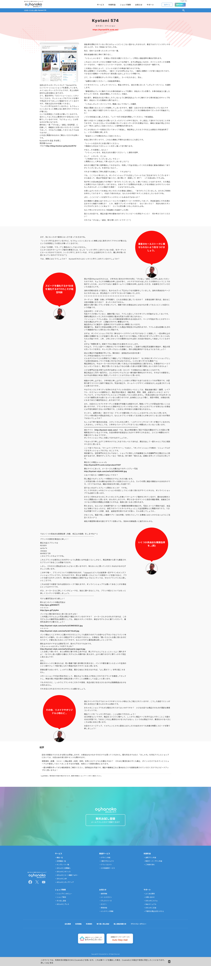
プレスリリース (106, 901)
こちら (50, 963)
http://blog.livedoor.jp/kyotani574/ (60, 146)
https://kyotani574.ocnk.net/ (105, 30)
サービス (100, 5)
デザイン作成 (105, 857)
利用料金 (112, 5)
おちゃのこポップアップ (65, 882)
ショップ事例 (125, 5)
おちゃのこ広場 (150, 908)
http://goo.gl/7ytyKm (49, 610)
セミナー (104, 904)
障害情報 (104, 908)
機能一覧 (60, 857)
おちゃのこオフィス (64, 872)
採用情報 (78, 924)
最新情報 (104, 894)
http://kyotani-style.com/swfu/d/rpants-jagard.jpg (62, 649)
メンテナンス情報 (107, 911)
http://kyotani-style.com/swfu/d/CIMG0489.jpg (105, 471)
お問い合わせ (150, 897)
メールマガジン (106, 897)
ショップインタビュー (64, 894)
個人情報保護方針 (120, 924)
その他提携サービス (108, 868)
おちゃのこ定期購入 (64, 868)
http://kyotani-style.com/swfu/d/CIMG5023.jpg (61, 626)
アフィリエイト (106, 864)
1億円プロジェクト (107, 861)
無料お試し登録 (105, 820)
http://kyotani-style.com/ (106, 430)
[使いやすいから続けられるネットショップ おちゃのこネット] (33, 7)
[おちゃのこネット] (37, 877)
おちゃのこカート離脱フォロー (67, 875)
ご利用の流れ (150, 864)
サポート (150, 5)
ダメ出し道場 (61, 901)
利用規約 (89, 924)
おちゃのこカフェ (151, 901)
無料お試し (180, 5)
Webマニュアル (150, 904)
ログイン (167, 5)
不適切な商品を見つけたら (154, 911)
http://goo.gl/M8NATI (49, 605)
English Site (184, 0)
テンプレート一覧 (63, 864)
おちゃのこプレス (63, 904)
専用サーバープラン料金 (153, 861)
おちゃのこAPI (62, 879)
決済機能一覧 (61, 861)
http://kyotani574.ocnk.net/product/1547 (102, 465)
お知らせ (138, 5)
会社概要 (68, 924)
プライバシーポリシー (138, 924)
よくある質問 (150, 894)
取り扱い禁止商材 (103, 924)
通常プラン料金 (150, 857)
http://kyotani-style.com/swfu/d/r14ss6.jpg (59, 631)
